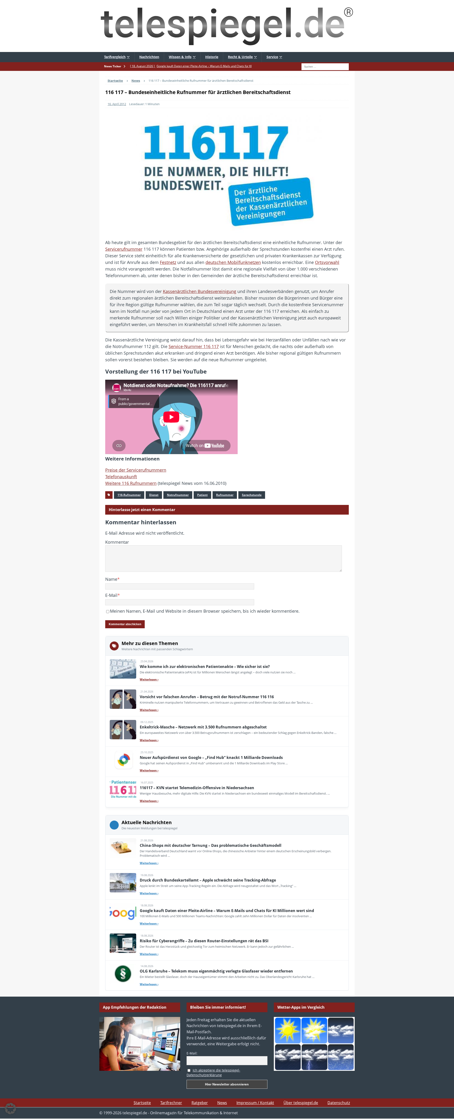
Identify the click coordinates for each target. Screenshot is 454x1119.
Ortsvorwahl (327, 262)
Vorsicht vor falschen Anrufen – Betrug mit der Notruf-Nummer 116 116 (207, 696)
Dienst (153, 495)
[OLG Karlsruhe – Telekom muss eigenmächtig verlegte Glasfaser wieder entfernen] (123, 973)
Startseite (142, 1102)
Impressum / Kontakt (255, 1102)
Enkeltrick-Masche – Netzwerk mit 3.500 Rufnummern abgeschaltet (203, 727)
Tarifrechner (171, 1102)
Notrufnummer (178, 495)
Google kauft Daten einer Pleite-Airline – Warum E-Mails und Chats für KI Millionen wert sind (227, 910)
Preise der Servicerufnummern (135, 470)
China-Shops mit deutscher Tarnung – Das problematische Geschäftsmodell (210, 845)
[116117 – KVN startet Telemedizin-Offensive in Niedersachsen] (123, 790)
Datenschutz (338, 1102)
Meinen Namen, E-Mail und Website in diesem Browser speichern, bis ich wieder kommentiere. (205, 611)
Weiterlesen (149, 679)
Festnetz (168, 262)
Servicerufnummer (123, 249)
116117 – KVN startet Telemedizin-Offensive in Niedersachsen (197, 787)
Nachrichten (149, 57)
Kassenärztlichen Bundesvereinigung (199, 291)
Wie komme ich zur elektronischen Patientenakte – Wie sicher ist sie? (205, 666)
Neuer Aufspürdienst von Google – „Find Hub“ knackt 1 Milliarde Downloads (211, 757)
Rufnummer (224, 495)
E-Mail (111, 595)
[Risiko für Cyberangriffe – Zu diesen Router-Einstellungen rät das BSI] (123, 943)
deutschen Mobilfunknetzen (233, 262)
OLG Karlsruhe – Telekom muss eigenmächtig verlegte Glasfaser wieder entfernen (216, 971)
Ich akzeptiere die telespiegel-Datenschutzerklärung (213, 1072)
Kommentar (117, 542)
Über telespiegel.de (301, 1102)
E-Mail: (192, 1053)
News (222, 1102)
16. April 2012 (117, 104)
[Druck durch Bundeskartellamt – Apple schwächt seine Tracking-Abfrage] (123, 882)
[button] (10, 1108)
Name (111, 579)
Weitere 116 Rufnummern (131, 483)
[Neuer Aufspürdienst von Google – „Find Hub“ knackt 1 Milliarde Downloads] (123, 760)
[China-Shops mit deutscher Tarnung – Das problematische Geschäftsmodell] (123, 848)
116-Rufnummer (129, 495)
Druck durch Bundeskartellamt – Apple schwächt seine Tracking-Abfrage (208, 880)
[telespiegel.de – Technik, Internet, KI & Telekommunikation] (227, 26)
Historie (211, 57)
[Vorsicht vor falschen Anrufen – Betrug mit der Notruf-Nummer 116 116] (123, 699)
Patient (202, 495)
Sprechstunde (252, 495)
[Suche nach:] (325, 66)
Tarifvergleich (115, 57)
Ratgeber (200, 1102)
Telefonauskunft (121, 476)
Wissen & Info (180, 57)
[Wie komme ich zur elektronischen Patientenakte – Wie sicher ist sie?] (123, 669)
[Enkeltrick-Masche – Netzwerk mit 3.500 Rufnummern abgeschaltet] (123, 729)
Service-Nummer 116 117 (194, 346)
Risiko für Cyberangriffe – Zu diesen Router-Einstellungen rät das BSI (204, 940)
